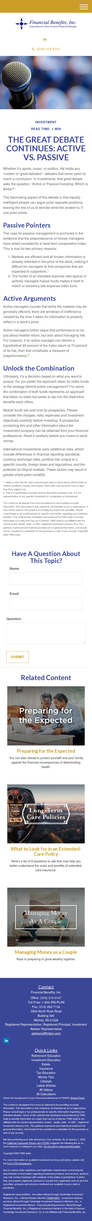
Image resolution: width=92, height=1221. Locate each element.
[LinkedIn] (44, 39)
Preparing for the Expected (46, 751)
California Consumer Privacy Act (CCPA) (28, 1143)
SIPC (57, 1198)
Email (14, 593)
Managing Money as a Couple (46, 952)
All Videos (46, 1090)
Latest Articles (46, 1085)
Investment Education (46, 1060)
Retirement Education (46, 1055)
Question (13, 618)
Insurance (46, 1068)
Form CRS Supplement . (19, 1163)
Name (14, 568)
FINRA (50, 1198)
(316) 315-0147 (48, 48)
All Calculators (46, 1094)
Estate (46, 1064)
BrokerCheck (78, 1097)
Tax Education (46, 1073)
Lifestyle (46, 1081)
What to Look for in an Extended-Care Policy (46, 851)
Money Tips (46, 1077)
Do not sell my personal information (62, 1146)
